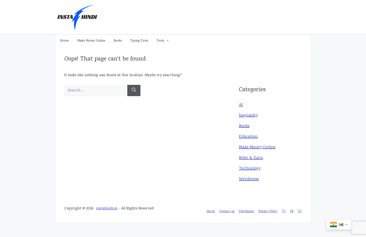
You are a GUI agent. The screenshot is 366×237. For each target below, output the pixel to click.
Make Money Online (91, 41)
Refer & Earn (251, 158)
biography (248, 115)
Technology (250, 168)
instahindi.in (107, 208)
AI (241, 105)
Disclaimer (246, 211)
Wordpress (249, 179)
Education (248, 137)
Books (118, 41)
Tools (160, 41)
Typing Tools (139, 41)
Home (64, 41)
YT (284, 211)
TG (300, 211)
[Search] (133, 90)
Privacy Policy (268, 211)
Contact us (226, 211)
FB (291, 211)
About (211, 211)
